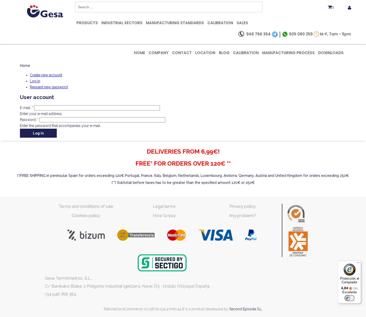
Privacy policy (243, 206)
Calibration (220, 22)
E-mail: (26, 108)
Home (139, 52)
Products (87, 22)
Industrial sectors (121, 22)
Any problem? (242, 215)
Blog (224, 52)
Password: (29, 120)
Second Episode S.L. (245, 309)
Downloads (331, 52)
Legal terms (164, 206)
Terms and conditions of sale (86, 206)
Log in (35, 81)
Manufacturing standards (175, 22)
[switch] (350, 298)
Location (205, 52)
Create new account (46, 75)
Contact (182, 52)
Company (159, 52)
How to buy (164, 215)
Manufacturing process (288, 52)
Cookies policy (86, 215)
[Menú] (358, 264)
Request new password (49, 87)
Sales (242, 22)
